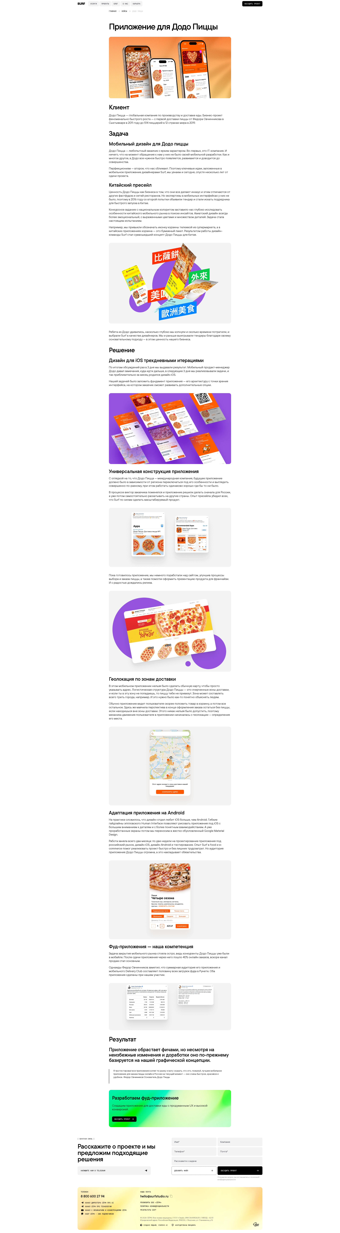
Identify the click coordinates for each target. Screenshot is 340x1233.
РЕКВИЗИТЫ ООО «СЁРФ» (151, 1202)
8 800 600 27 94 (93, 1196)
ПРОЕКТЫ (105, 3)
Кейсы (124, 11)
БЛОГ (116, 3)
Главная (112, 11)
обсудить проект (229, 1170)
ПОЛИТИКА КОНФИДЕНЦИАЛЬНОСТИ (154, 1206)
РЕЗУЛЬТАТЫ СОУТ (148, 1210)
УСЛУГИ (93, 3)
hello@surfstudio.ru (154, 1196)
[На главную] (81, 3)
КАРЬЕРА (136, 3)
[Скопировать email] (171, 1196)
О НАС (125, 3)
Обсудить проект (252, 3)
